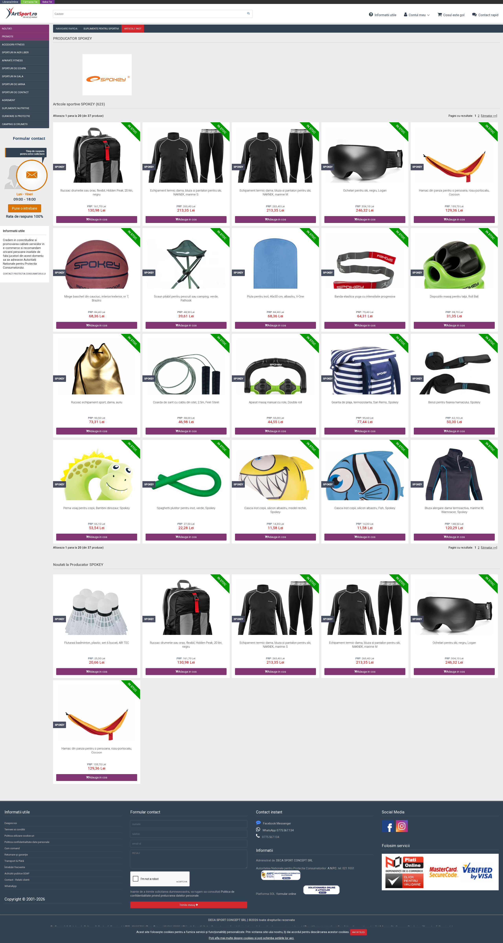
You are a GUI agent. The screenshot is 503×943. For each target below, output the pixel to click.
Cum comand (12, 848)
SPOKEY (59, 166)
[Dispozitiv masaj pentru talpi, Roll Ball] (454, 272)
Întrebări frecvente (15, 867)
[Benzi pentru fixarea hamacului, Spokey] (454, 378)
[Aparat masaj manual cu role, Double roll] (275, 378)
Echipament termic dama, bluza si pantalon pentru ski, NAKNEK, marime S (186, 192)
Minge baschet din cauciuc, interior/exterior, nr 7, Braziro (96, 298)
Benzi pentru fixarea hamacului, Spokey (454, 402)
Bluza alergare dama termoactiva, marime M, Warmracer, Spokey (454, 510)
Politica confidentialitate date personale (27, 842)
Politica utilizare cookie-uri (19, 835)
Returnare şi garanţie (16, 854)
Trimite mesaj (187, 904)
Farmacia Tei (30, 1)
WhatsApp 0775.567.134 (278, 830)
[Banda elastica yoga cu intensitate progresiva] (365, 272)
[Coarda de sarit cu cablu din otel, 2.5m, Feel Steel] (186, 378)
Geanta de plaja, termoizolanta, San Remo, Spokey (364, 402)
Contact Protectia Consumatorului (24, 274)
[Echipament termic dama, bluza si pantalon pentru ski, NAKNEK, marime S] (186, 166)
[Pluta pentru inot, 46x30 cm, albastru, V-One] (275, 272)
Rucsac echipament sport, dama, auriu (96, 402)
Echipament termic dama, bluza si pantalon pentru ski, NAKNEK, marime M (275, 192)
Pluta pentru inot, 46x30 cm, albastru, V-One (275, 296)
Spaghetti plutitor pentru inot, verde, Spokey (186, 508)
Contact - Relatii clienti (17, 879)
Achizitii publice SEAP (17, 873)
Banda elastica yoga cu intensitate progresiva (365, 296)
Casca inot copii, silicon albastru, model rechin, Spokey (275, 510)
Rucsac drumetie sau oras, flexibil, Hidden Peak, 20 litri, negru (97, 192)
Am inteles (358, 932)
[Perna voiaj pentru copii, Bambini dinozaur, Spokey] (97, 484)
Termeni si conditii (15, 829)
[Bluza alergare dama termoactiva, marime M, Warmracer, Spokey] (454, 484)
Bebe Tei (47, 1)
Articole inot (132, 28)
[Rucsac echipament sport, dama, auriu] (97, 378)
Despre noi (11, 823)
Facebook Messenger (277, 823)
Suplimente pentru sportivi (101, 28)
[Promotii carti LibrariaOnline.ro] (402, 831)
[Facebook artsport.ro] (388, 831)
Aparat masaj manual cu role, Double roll (275, 402)
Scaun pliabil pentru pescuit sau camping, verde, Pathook (186, 298)
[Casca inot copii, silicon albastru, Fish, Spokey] (365, 484)
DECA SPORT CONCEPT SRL (294, 860)
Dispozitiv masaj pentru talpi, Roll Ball (454, 296)
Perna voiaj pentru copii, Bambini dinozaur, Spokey (96, 508)
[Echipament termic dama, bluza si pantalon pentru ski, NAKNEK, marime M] (275, 166)
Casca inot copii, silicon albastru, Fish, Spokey (364, 508)
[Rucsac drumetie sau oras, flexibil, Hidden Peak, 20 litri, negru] (97, 166)
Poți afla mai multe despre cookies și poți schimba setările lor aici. (251, 938)
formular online (286, 894)
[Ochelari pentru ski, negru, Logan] (365, 166)
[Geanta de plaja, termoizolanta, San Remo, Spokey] (365, 378)
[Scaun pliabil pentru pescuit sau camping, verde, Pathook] (186, 272)
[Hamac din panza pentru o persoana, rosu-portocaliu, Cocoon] (454, 166)
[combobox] (153, 14)
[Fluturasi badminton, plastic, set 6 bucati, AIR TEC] (97, 618)
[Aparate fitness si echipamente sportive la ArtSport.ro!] (21, 18)
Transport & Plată (14, 860)
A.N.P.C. (332, 868)
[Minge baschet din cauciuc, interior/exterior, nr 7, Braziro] (97, 272)
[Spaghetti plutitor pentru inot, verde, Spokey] (186, 484)
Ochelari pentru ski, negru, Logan (364, 190)
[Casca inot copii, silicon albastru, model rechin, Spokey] (275, 484)
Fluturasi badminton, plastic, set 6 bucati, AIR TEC (96, 643)
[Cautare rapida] (248, 13)
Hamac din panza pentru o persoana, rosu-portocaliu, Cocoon (454, 192)
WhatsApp (11, 886)
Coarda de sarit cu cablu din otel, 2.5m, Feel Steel (186, 402)
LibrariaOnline (10, 1)
